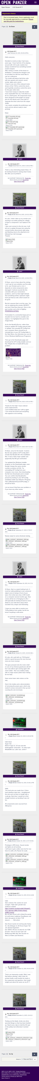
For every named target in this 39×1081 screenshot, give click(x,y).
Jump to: (18, 1059)
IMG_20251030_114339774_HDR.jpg (16, 861)
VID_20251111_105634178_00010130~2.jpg (18, 1039)
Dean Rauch (20, 46)
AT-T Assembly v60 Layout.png (14, 129)
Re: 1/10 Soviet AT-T (13, 164)
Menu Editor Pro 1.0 (7, 1073)
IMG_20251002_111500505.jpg (14, 702)
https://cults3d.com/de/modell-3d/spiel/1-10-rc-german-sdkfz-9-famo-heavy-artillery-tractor (18, 910)
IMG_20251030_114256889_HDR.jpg (16, 856)
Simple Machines (20, 1071)
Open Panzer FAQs (19, 181)
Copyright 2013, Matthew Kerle (21, 1073)
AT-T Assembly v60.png (12, 118)
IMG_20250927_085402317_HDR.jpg (16, 546)
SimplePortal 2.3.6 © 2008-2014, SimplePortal (14, 1074)
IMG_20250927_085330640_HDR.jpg (16, 541)
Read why (28, 178)
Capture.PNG (9, 241)
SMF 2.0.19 (5, 1071)
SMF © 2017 (12, 1071)
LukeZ (20, 159)
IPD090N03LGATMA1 (12, 311)
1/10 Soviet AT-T (11, 51)
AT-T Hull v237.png (11, 123)
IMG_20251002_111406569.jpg (14, 697)
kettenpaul (21, 729)
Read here (26, 180)
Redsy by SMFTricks (16, 1076)
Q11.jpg (8, 357)
